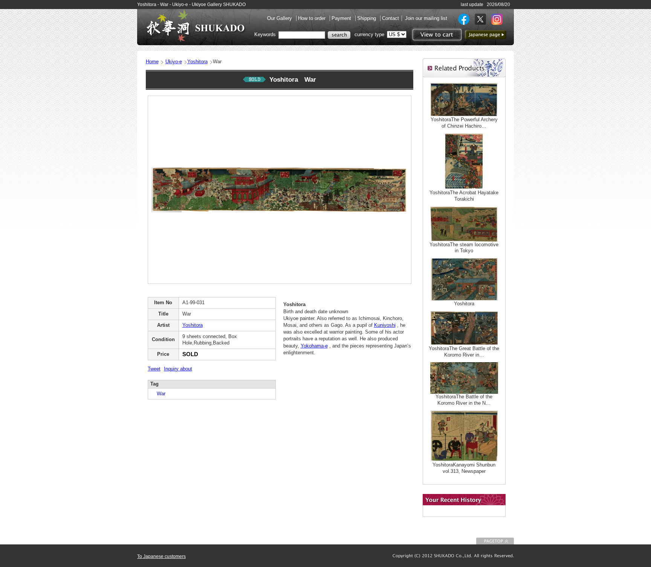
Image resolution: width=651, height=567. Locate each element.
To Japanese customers (161, 556)
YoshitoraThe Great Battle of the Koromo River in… (464, 352)
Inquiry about (178, 369)
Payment (342, 18)
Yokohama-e (314, 346)
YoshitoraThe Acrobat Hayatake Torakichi (463, 196)
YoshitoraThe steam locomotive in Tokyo (463, 248)
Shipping (367, 18)
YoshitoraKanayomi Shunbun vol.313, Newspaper (463, 468)
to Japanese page (485, 34)
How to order (312, 18)
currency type (369, 34)
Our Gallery (280, 18)
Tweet (154, 369)
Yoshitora (197, 61)
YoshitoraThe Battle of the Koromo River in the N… (464, 400)
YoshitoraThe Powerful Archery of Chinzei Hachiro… (464, 123)
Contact (390, 18)
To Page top (495, 541)
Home (152, 61)
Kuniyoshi (385, 325)
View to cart (436, 35)
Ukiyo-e (173, 61)
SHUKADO (195, 25)
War (158, 393)
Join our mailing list (426, 18)
